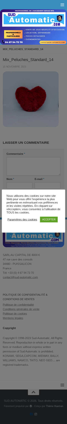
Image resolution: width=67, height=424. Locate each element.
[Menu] (62, 4)
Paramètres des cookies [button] (22, 219)
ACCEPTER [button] (48, 219)
